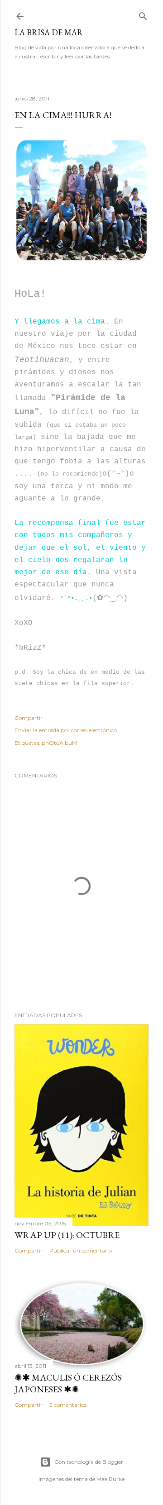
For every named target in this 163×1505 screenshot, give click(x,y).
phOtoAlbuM (59, 742)
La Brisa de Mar (48, 32)
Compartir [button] (28, 717)
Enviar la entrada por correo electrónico (65, 730)
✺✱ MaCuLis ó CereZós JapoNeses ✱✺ (68, 1383)
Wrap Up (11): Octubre (67, 1235)
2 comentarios (67, 1404)
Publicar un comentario (80, 1250)
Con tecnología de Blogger (88, 1461)
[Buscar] (143, 14)
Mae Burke (110, 1479)
